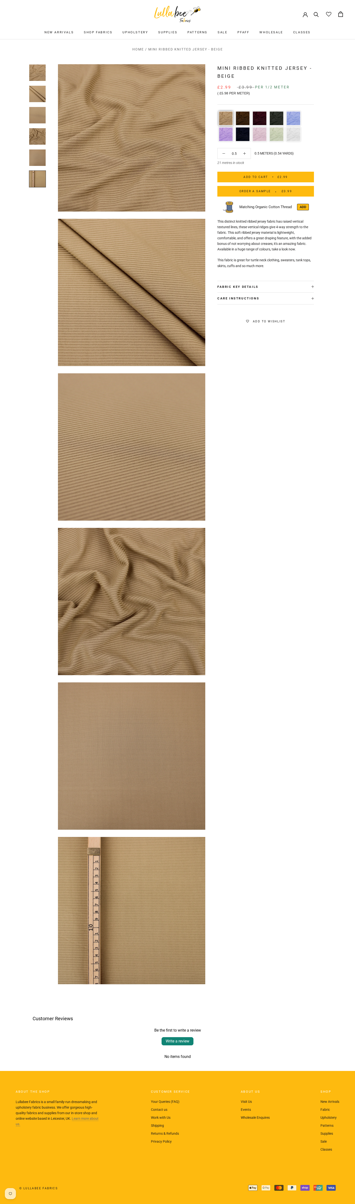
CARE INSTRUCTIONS (238, 298)
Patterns (327, 1125)
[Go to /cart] (340, 14)
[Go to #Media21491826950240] (37, 178)
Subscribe (302, 1185)
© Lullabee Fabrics (38, 1188)
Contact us (159, 1110)
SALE (222, 32)
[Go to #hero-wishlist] (328, 14)
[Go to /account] (305, 14)
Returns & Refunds (165, 1133)
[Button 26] (244, 153)
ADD (303, 207)
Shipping (157, 1125)
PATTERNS (197, 32)
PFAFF (243, 32)
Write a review (177, 1041)
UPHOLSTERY (135, 32)
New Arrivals (329, 1102)
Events (246, 1110)
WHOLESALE (271, 32)
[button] (226, 118)
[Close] (343, 1131)
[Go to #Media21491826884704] (37, 136)
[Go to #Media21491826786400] (37, 72)
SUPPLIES (167, 32)
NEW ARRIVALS (59, 32)
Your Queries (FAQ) (165, 1102)
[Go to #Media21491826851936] (37, 115)
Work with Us (160, 1117)
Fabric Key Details (237, 287)
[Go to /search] (316, 14)
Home (138, 49)
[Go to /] (177, 14)
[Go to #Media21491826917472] (37, 157)
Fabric (325, 1110)
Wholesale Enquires (255, 1117)
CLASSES (302, 32)
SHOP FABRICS (98, 32)
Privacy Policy (161, 1141)
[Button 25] (224, 153)
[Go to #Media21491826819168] (37, 93)
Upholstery (328, 1117)
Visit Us (246, 1102)
